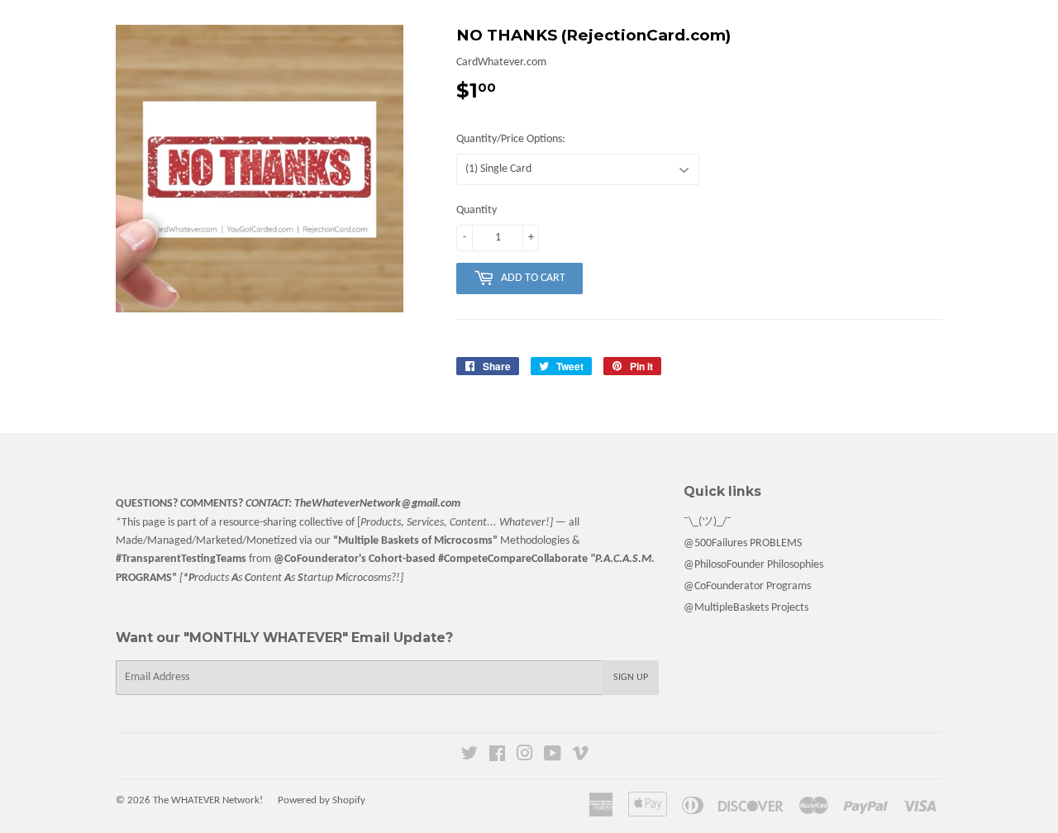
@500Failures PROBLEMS (743, 543)
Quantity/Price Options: (510, 139)
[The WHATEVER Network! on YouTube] (552, 756)
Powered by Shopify (321, 800)
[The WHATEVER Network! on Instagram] (525, 756)
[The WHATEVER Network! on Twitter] (469, 756)
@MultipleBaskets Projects (746, 608)
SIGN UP (630, 678)
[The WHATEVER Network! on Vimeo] (580, 756)
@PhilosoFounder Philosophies (753, 565)
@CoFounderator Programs (747, 586)
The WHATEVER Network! (208, 800)
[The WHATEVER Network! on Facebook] (497, 756)
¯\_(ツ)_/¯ (708, 522)
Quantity (476, 210)
